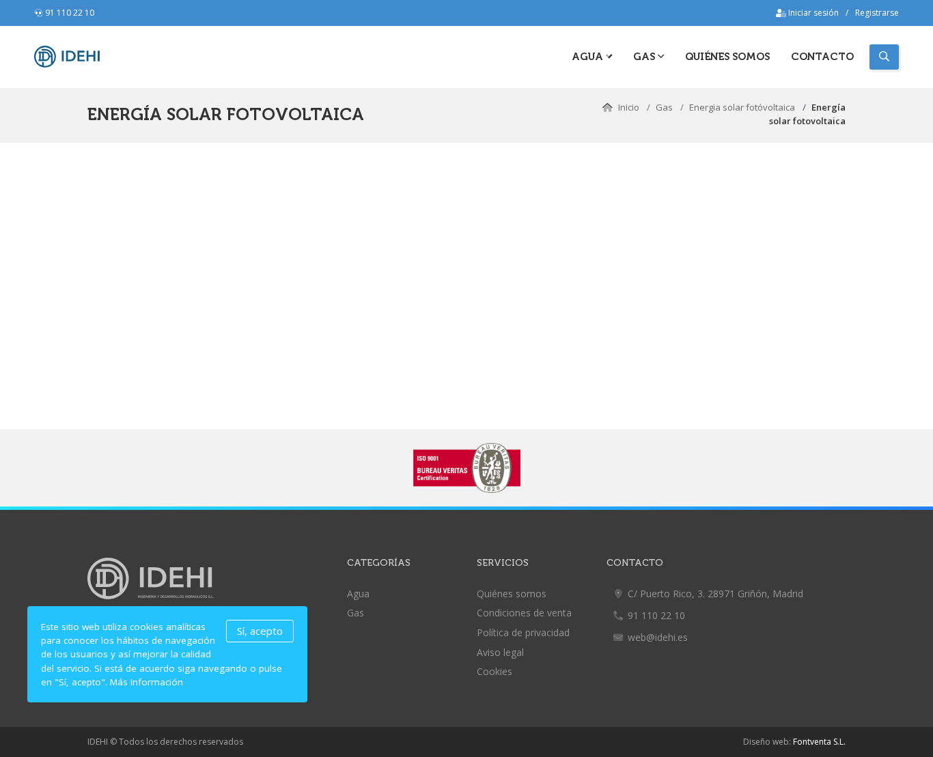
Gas (664, 107)
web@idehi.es (658, 637)
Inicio (628, 107)
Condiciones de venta (524, 612)
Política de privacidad (523, 632)
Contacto (822, 57)
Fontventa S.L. (819, 741)
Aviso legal (500, 652)
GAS (645, 57)
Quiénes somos (727, 57)
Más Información (146, 682)
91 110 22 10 (69, 12)
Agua (589, 57)
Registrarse (877, 12)
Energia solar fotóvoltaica (743, 107)
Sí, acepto (260, 631)
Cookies (494, 671)
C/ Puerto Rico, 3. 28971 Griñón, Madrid (715, 593)
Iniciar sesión (812, 12)
